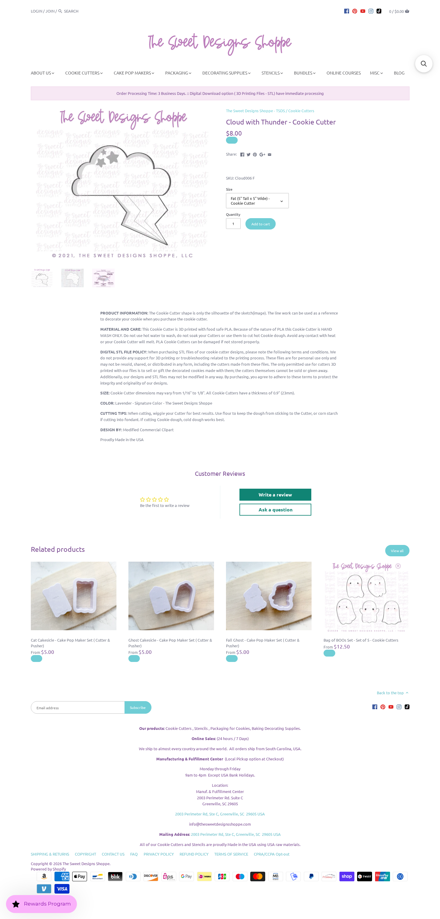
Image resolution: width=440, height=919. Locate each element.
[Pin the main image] (255, 153)
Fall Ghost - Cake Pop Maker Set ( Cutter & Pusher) (263, 642)
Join (49, 10)
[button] (424, 63)
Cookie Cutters (301, 110)
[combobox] (80, 11)
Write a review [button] (275, 494)
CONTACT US (113, 853)
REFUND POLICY (194, 853)
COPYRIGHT (85, 853)
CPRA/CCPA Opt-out (271, 853)
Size (229, 189)
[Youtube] (362, 10)
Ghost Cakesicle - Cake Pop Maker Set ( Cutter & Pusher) (170, 642)
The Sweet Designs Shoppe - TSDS (255, 110)
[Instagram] (370, 10)
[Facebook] (346, 10)
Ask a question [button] (275, 509)
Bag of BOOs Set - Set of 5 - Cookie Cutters (361, 639)
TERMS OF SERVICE (231, 853)
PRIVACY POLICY (159, 853)
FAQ (134, 853)
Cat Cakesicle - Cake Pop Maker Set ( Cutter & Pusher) (70, 642)
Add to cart (260, 223)
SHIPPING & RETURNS (50, 853)
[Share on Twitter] (249, 153)
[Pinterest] (354, 10)
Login (36, 10)
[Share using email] (269, 153)
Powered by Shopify (48, 868)
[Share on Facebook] (242, 153)
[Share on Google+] (262, 153)
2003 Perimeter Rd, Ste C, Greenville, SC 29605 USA (220, 813)
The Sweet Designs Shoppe (86, 863)
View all (397, 550)
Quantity (233, 214)
